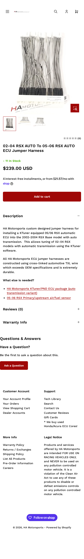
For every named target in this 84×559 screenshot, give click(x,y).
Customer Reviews (56, 412)
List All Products (14, 458)
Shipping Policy (13, 454)
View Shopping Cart (16, 408)
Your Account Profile (16, 398)
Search (48, 403)
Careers (8, 467)
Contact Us (51, 408)
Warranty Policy (13, 444)
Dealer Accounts (14, 412)
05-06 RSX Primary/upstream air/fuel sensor (39, 298)
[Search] (55, 11)
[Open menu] (7, 11)
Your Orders (11, 403)
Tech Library (52, 398)
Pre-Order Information (18, 463)
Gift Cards (51, 417)
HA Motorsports (33, 527)
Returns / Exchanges (17, 449)
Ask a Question (14, 365)
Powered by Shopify (58, 527)
